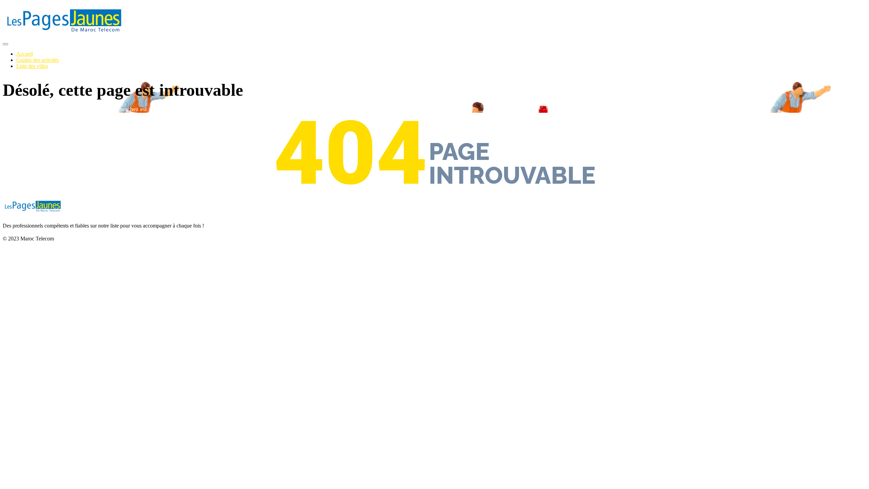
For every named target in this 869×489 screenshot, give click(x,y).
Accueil (24, 54)
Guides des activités (37, 60)
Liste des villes (32, 66)
